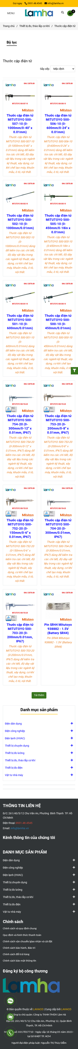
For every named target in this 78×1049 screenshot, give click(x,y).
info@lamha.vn (56, 3)
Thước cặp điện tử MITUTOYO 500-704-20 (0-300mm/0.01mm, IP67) (58, 528)
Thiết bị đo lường (14, 753)
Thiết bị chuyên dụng (17, 745)
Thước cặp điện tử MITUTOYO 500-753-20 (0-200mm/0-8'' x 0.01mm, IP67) (58, 424)
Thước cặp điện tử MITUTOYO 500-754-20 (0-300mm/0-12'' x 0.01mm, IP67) (20, 424)
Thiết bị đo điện (14, 767)
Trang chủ (9, 26)
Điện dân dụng (13, 723)
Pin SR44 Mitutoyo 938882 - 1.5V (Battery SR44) (58, 629)
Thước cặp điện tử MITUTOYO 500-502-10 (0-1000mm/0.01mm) (20, 222)
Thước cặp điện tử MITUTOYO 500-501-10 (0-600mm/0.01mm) (20, 322)
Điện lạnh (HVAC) (15, 738)
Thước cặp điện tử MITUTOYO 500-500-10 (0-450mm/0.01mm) (58, 322)
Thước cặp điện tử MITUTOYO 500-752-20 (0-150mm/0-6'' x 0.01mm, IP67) (20, 528)
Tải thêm (39, 695)
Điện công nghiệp (15, 731)
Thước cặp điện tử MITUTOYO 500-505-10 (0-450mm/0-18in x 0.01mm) (58, 224)
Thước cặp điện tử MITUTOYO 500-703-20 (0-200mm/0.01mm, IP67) (20, 633)
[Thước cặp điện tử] (39, 13)
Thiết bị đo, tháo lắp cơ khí (34, 26)
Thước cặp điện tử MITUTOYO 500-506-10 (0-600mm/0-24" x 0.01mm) (58, 123)
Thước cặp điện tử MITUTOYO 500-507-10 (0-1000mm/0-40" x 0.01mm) (20, 123)
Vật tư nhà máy (14, 775)
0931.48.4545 (35, 3)
